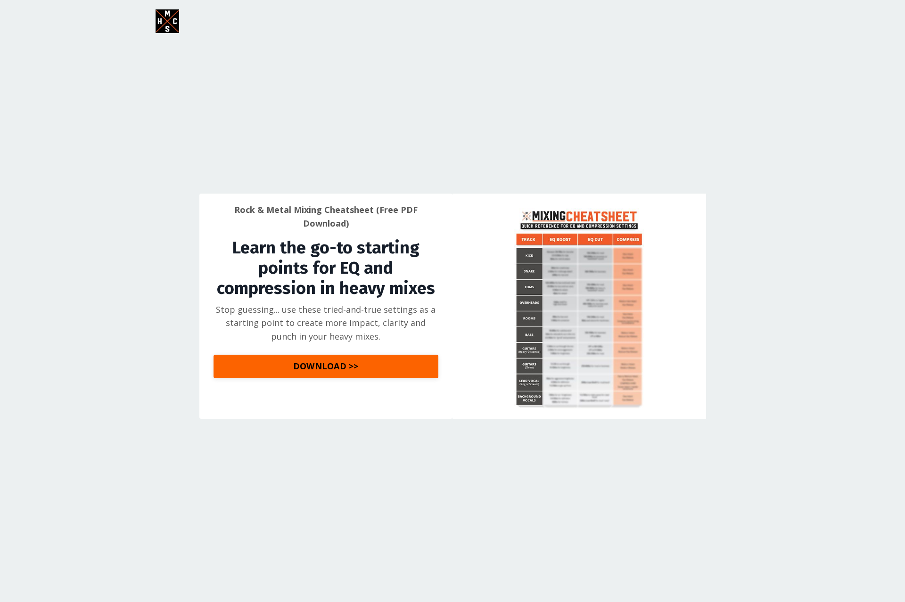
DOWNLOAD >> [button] (326, 366)
